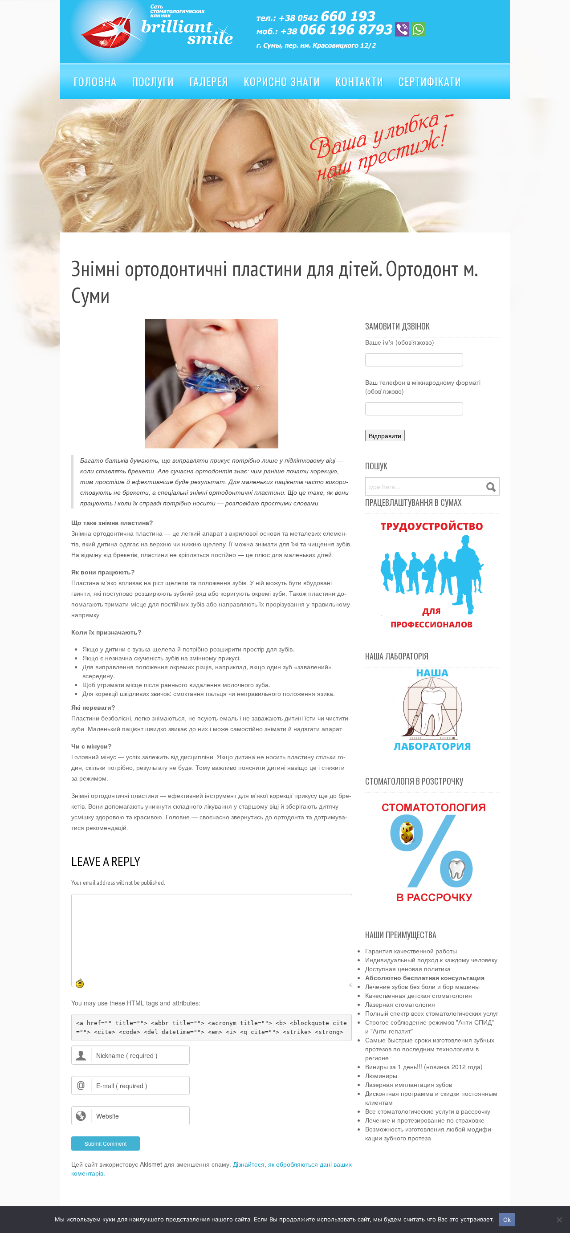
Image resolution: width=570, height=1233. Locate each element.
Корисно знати (282, 81)
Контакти (359, 81)
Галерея (208, 81)
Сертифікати (430, 81)
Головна (95, 81)
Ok (507, 1219)
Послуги (153, 81)
